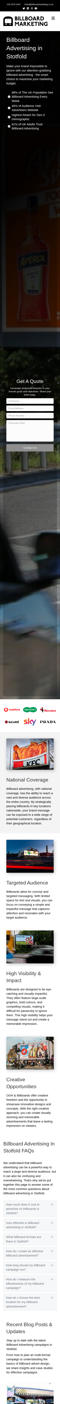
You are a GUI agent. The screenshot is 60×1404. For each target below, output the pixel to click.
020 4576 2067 (14, 4)
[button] (30, 448)
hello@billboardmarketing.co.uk (38, 4)
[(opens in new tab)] (12, 709)
